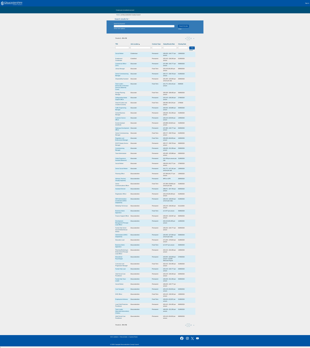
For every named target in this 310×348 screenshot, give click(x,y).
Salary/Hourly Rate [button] (169, 44)
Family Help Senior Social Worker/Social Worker (121, 229)
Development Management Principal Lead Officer (121, 222)
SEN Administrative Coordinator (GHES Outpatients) (121, 200)
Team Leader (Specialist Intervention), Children (122, 311)
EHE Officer (118, 294)
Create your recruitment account (125, 10)
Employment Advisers (121, 299)
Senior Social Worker (121, 168)
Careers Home (133, 337)
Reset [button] (191, 50)
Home (118, 15)
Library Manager (120, 68)
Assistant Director (120, 189)
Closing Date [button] (182, 44)
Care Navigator (119, 289)
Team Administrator (120, 153)
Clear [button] (179, 29)
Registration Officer (120, 194)
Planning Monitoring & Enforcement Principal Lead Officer (121, 251)
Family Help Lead (120, 269)
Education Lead (119, 240)
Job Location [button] (135, 44)
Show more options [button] (119, 28)
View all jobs (123, 337)
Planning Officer (120, 173)
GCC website (114, 337)
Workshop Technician (121, 206)
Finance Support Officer (122, 216)
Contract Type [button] (156, 44)
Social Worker (119, 53)
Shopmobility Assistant (121, 79)
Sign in (307, 3)
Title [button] (116, 44)
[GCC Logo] (11, 3)
